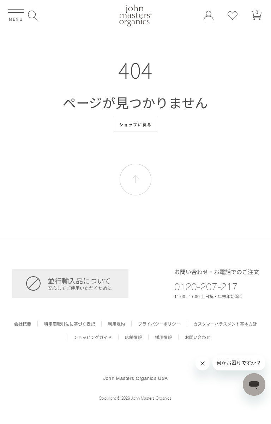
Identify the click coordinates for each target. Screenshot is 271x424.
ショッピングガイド (93, 337)
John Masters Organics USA (135, 378)
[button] (33, 15)
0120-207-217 (206, 286)
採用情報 (163, 337)
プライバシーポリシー (159, 324)
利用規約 (116, 324)
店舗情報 (133, 337)
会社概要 (22, 324)
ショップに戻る (135, 124)
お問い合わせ (197, 337)
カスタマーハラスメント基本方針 (225, 324)
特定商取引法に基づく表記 (69, 324)
